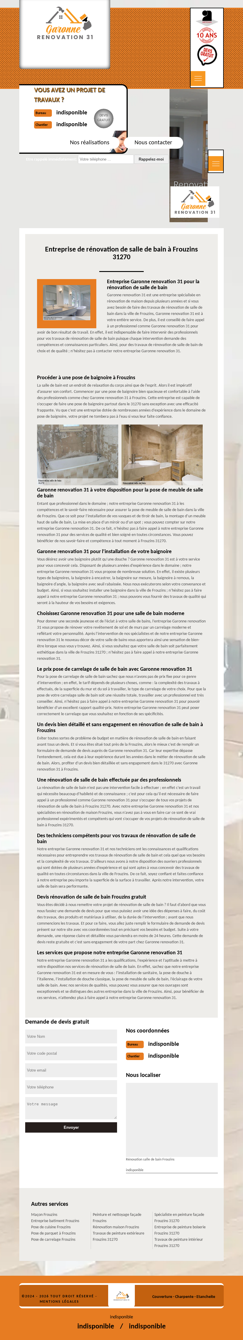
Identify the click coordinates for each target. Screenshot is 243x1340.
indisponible (163, 1044)
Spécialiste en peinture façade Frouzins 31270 (179, 1218)
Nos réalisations (89, 143)
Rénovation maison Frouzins (116, 1227)
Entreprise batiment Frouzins (55, 1221)
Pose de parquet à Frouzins (53, 1233)
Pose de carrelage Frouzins (53, 1239)
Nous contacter (153, 143)
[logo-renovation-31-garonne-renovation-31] (121, 1296)
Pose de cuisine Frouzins (51, 1227)
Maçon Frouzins (44, 1215)
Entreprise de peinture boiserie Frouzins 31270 (180, 1230)
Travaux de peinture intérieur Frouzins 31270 (178, 1242)
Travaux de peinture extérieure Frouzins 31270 (118, 1236)
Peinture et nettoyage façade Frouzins (117, 1218)
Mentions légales (59, 1302)
